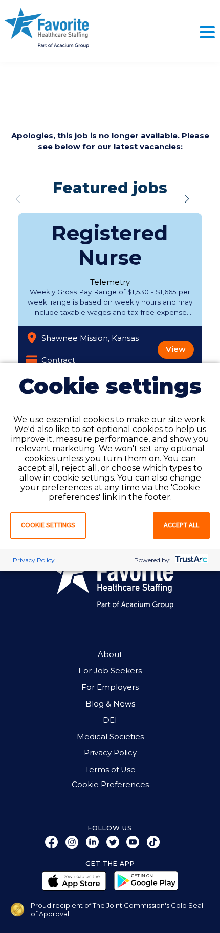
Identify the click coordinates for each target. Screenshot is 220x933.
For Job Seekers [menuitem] (110, 670)
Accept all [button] (181, 524)
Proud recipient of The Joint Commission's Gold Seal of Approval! (117, 909)
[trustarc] (190, 559)
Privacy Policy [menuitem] (110, 753)
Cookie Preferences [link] (110, 784)
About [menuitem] (110, 654)
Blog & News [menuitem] (110, 704)
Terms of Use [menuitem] (110, 769)
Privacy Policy (34, 560)
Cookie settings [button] (48, 524)
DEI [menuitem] (110, 720)
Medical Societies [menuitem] (110, 736)
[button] (187, 199)
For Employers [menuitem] (110, 687)
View (176, 349)
